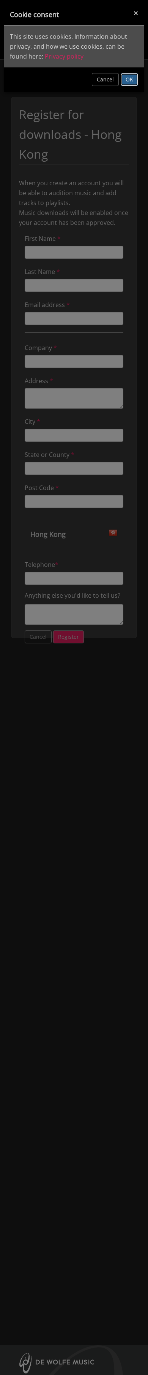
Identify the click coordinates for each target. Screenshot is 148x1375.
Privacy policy (64, 56)
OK (129, 79)
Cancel (105, 79)
